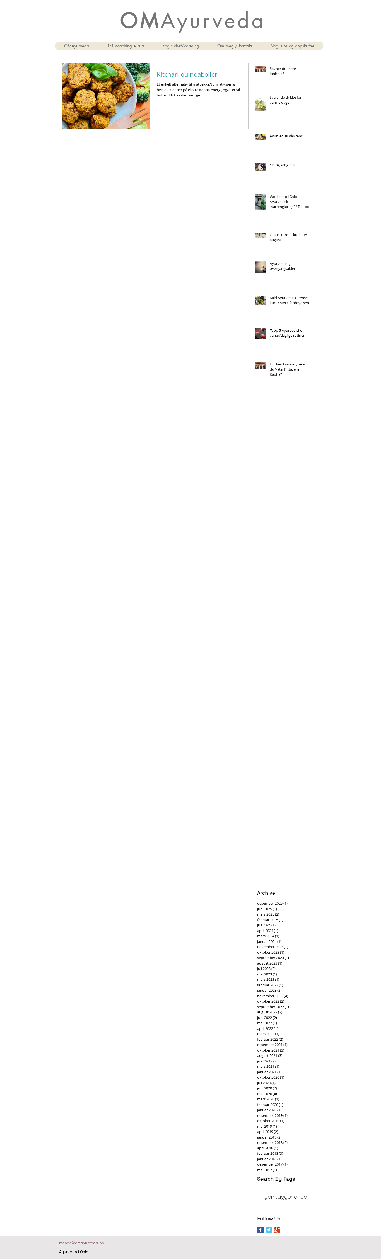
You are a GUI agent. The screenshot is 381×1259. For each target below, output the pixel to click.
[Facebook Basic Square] (260, 1230)
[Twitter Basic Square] (269, 1230)
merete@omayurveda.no (81, 1242)
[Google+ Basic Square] (277, 1230)
